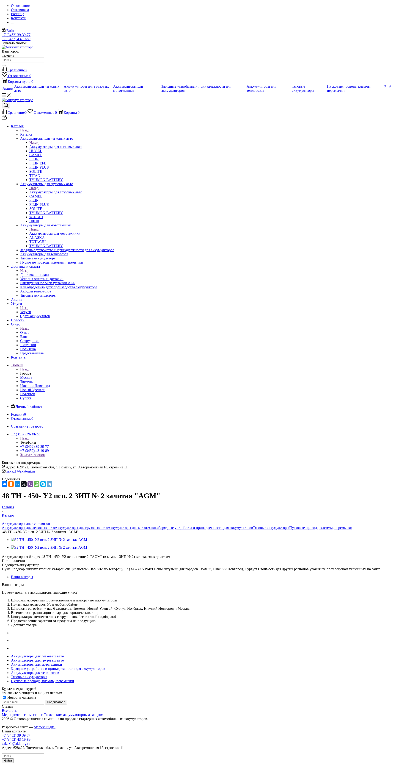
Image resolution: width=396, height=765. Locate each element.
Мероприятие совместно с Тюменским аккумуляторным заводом (52, 715)
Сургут (25, 398)
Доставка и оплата (34, 275)
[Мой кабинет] (4, 118)
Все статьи (10, 710)
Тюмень (26, 382)
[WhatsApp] (36, 484)
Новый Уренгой (32, 390)
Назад (24, 130)
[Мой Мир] (17, 484)
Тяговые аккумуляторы (271, 528)
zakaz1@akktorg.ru (20, 471)
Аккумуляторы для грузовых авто (55, 192)
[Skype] (43, 484)
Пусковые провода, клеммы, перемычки (320, 528)
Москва (26, 377)
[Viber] (30, 484)
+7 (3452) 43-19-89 (16, 39)
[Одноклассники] (11, 484)
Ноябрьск (27, 394)
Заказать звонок (32, 455)
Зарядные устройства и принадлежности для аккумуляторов (206, 528)
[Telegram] (49, 484)
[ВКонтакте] (4, 484)
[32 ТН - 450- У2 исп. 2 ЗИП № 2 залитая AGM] (49, 540)
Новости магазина (21, 697)
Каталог (26, 134)
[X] (24, 484)
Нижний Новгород (35, 386)
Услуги (25, 312)
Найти (8, 760)
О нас (24, 332)
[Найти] (4, 65)
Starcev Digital (44, 727)
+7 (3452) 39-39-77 (16, 35)
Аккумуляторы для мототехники (54, 233)
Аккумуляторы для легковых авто (55, 147)
